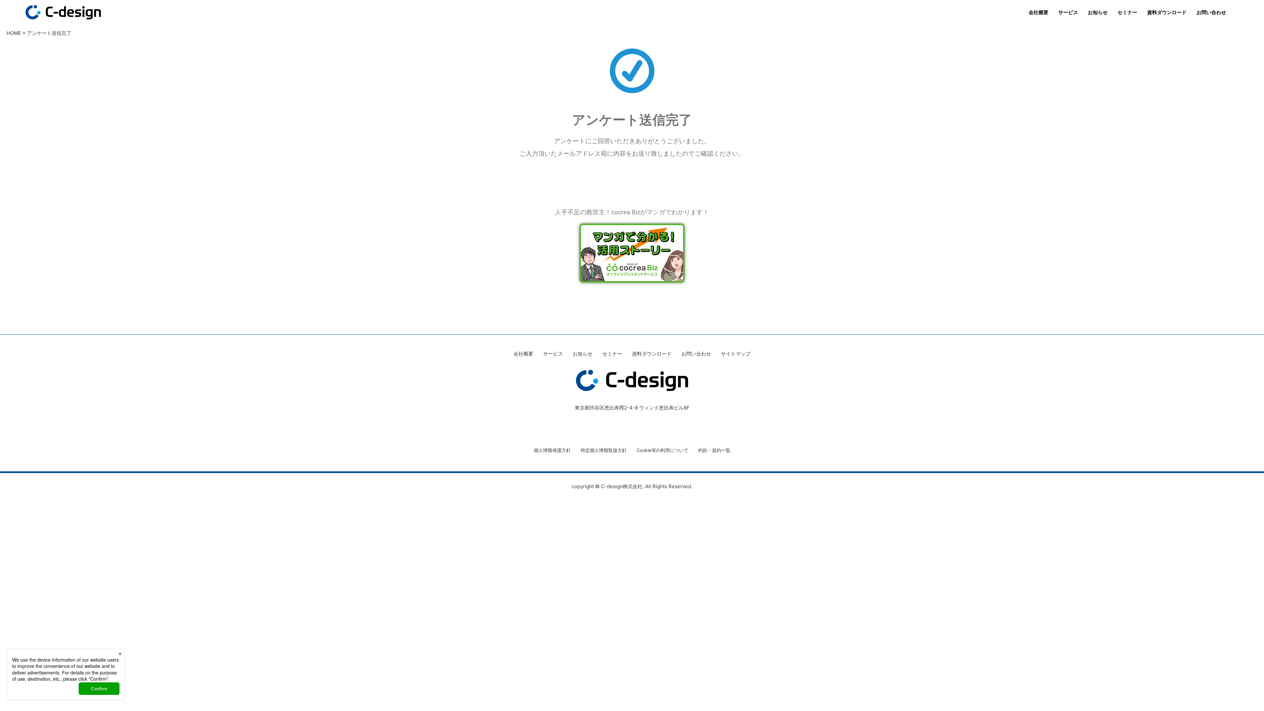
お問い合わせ (1211, 12)
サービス (1068, 12)
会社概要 (1038, 12)
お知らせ (1098, 12)
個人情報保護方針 (552, 450)
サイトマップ (735, 354)
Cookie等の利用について (662, 450)
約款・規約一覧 (714, 450)
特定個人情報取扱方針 (604, 450)
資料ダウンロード (1167, 12)
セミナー (1127, 12)
